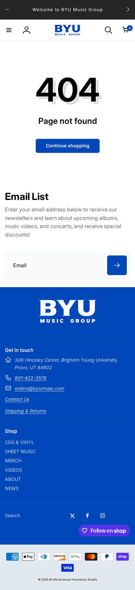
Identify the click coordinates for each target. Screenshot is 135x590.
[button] (9, 30)
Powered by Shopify (84, 579)
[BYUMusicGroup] (67, 321)
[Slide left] (7, 9)
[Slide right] (127, 9)
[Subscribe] (117, 265)
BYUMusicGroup (59, 579)
